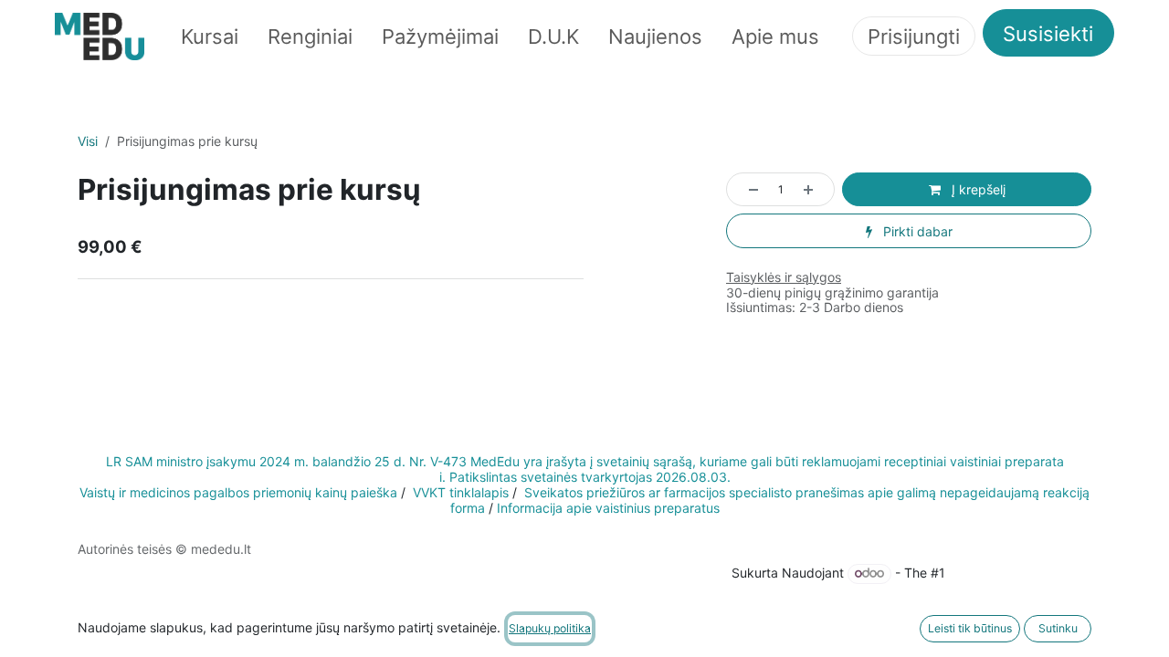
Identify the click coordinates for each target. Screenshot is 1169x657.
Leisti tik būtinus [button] (970, 628)
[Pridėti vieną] (815, 189)
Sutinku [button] (1058, 628)
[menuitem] (209, 36)
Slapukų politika (125, 564)
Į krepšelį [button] (977, 189)
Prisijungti (914, 36)
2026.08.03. (693, 477)
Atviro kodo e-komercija (1020, 572)
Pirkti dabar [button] (916, 231)
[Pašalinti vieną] (747, 189)
